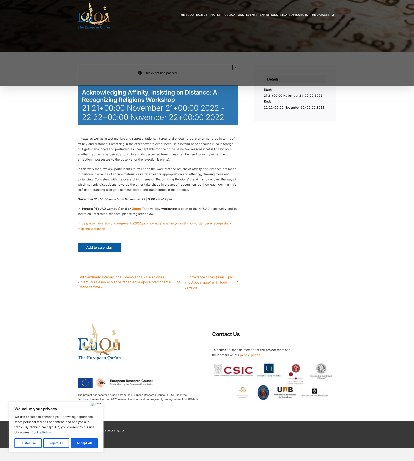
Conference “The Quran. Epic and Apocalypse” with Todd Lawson (208, 282)
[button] (333, 15)
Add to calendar (99, 247)
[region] (56, 427)
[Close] (96, 404)
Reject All (56, 443)
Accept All (84, 443)
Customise (28, 443)
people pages (250, 355)
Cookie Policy (41, 432)
